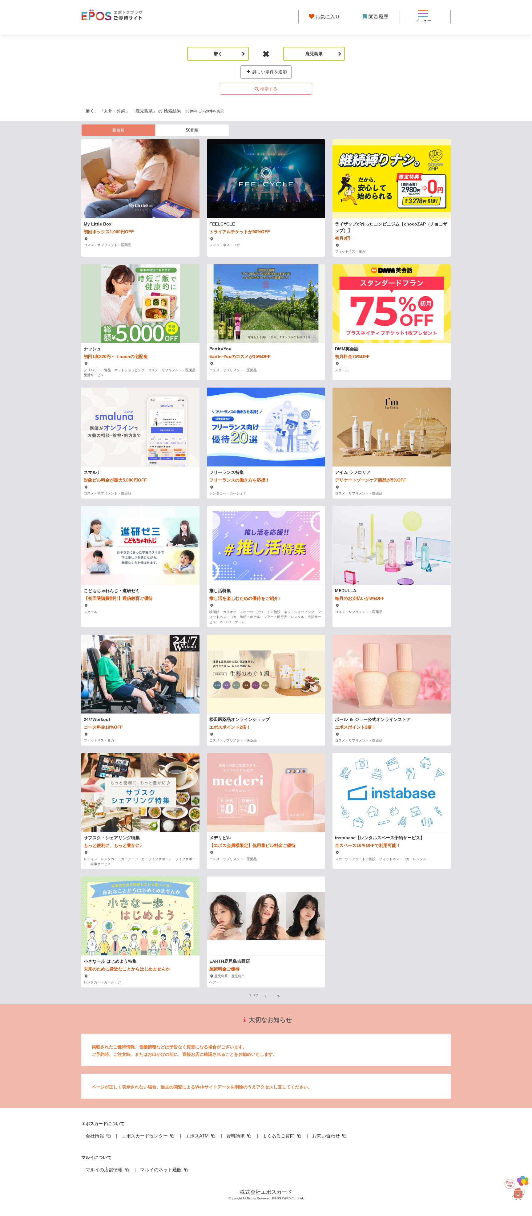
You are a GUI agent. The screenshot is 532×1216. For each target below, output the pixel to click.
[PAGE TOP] (514, 1185)
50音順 (192, 130)
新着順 (118, 130)
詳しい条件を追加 (269, 71)
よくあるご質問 (279, 1135)
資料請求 (236, 1135)
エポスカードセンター (145, 1135)
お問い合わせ (326, 1135)
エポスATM (197, 1135)
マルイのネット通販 (161, 1169)
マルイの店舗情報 (105, 1169)
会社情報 (95, 1135)
